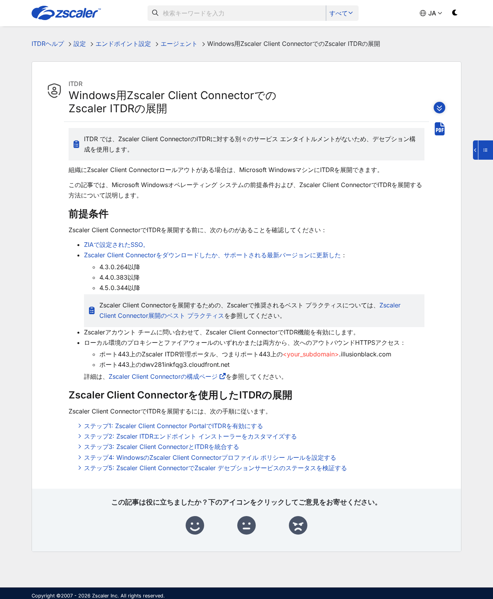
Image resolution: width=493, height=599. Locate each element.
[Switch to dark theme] (455, 14)
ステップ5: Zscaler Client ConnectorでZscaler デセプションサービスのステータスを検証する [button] (215, 468)
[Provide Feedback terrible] (298, 525)
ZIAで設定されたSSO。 (116, 244)
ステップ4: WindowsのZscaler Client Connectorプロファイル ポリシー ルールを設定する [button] (210, 457)
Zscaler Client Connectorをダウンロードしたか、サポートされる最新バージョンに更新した (212, 255)
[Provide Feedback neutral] (246, 525)
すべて (338, 13)
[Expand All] (439, 107)
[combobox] (237, 13)
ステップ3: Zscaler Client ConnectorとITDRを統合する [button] (161, 447)
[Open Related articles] (483, 150)
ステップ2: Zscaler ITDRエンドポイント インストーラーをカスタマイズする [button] (190, 436)
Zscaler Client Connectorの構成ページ (163, 376)
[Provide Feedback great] (194, 525)
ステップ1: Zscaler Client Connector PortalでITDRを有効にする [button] (173, 426)
